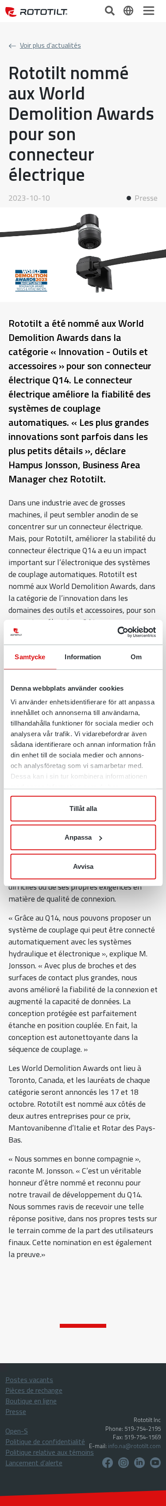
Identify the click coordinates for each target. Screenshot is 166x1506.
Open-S (16, 1431)
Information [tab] (83, 656)
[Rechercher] (110, 9)
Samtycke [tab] (30, 656)
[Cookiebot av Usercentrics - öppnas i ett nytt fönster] (118, 632)
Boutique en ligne (31, 1400)
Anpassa (78, 837)
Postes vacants (29, 1379)
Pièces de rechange (33, 1390)
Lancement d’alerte (33, 1462)
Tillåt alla (83, 808)
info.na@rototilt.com (134, 1445)
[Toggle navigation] (149, 10)
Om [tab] (136, 656)
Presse (15, 1411)
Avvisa (83, 866)
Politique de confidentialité (45, 1441)
